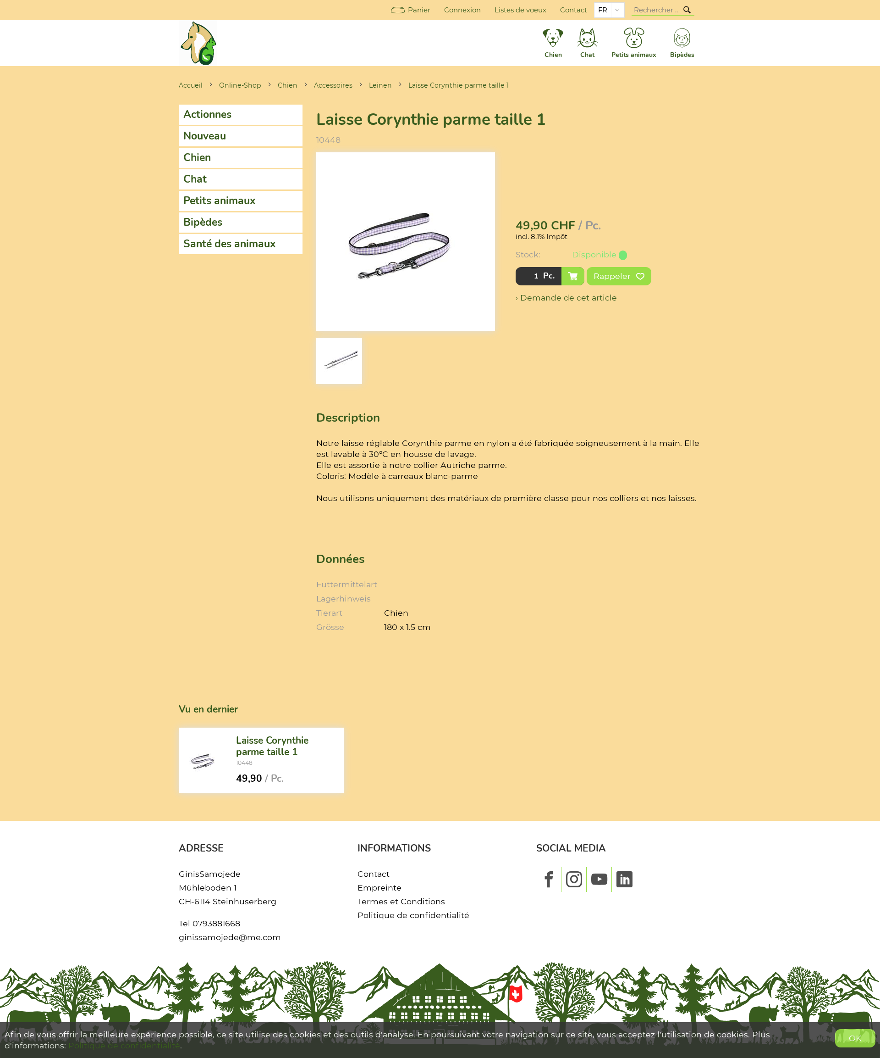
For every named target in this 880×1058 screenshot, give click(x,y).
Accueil (191, 85)
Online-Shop (240, 85)
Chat (195, 179)
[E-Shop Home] (198, 43)
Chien (287, 85)
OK (855, 1038)
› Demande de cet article (566, 297)
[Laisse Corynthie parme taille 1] (204, 760)
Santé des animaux (229, 244)
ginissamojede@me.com (230, 937)
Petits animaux (219, 201)
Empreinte (380, 887)
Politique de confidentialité (413, 915)
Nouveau (204, 136)
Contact (573, 10)
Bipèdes (202, 222)
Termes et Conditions (401, 901)
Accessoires (333, 85)
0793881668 (216, 923)
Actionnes (207, 114)
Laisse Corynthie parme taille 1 (458, 85)
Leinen (380, 85)
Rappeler (613, 276)
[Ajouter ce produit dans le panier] (572, 276)
